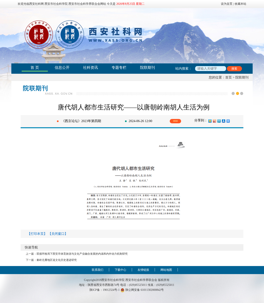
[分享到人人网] (223, 121)
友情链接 (143, 269)
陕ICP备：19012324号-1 (105, 289)
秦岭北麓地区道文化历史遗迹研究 (57, 260)
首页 (228, 77)
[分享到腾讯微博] (219, 121)
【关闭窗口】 (58, 233)
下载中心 (120, 269)
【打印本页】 (37, 233)
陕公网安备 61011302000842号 (144, 289)
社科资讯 (90, 67)
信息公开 (62, 67)
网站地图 (166, 269)
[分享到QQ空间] (209, 121)
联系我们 (97, 269)
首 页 (34, 67)
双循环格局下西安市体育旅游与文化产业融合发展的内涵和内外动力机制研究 (82, 253)
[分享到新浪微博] (214, 121)
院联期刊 (147, 67)
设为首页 (226, 3)
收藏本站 (240, 3)
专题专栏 (119, 67)
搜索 (234, 68)
